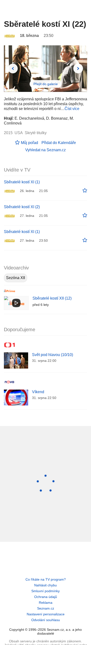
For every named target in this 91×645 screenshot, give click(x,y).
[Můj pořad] (85, 190)
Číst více (72, 109)
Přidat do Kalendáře (58, 143)
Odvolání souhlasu (45, 620)
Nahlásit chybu (45, 585)
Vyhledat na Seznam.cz (45, 150)
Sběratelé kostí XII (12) (52, 298)
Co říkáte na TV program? (45, 579)
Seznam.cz (45, 608)
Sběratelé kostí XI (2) (22, 207)
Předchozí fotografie (13, 68)
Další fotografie (78, 68)
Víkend (38, 392)
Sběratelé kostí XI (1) (22, 182)
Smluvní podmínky (45, 591)
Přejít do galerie (45, 84)
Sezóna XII (15, 278)
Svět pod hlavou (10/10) (52, 355)
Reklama (45, 602)
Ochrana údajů (45, 597)
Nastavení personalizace (46, 614)
